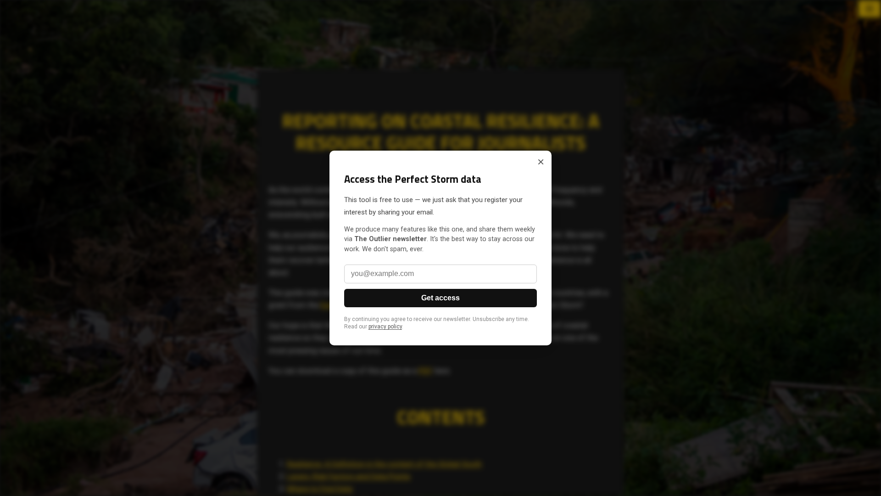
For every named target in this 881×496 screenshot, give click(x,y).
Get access (440, 298)
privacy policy (385, 326)
